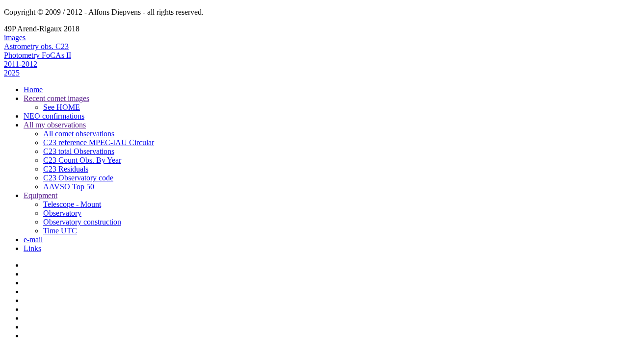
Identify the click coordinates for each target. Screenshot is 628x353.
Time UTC (60, 231)
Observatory (62, 213)
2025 (12, 73)
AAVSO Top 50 (68, 186)
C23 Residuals (65, 169)
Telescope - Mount (72, 204)
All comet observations (78, 133)
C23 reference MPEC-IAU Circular (98, 142)
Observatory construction (82, 222)
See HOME (61, 107)
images (15, 37)
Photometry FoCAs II (37, 55)
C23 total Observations (78, 151)
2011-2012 (20, 64)
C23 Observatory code (78, 178)
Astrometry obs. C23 (36, 46)
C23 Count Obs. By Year (82, 160)
